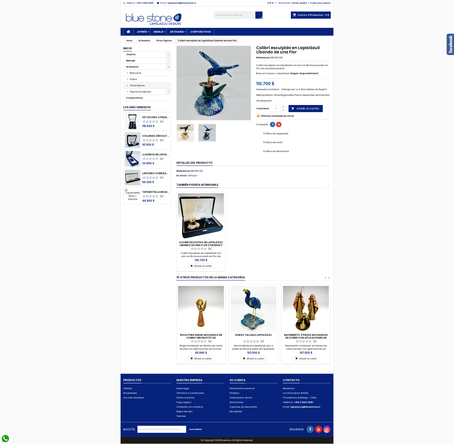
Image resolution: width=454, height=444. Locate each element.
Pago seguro (184, 402)
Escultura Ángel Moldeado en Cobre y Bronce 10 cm (201, 336)
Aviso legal (182, 388)
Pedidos (234, 393)
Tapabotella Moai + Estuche (156, 192)
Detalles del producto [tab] (194, 163)
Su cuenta (237, 380)
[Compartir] (272, 124)
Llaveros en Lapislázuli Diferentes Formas (156, 154)
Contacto (291, 380)
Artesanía (177, 32)
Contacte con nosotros (189, 407)
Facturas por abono (241, 397)
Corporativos (200, 32)
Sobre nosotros (185, 397)
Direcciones (236, 402)
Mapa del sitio (184, 411)
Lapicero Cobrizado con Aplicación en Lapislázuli (156, 173)
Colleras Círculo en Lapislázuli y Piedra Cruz (156, 135)
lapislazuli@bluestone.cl (181, 2)
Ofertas (127, 388)
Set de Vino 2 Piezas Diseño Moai (156, 117)
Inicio (127, 48)
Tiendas (181, 416)
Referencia (263, 57)
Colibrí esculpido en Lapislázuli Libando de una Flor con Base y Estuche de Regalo (201, 245)
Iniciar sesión (299, 2)
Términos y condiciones (190, 393)
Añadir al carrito (305, 108)
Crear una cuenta (320, 2)
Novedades (130, 393)
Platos (133, 79)
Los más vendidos (137, 107)
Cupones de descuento (243, 407)
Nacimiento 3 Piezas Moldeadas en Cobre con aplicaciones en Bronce (306, 337)
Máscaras (135, 73)
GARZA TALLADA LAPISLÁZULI (253, 335)
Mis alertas (236, 411)
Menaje (158, 32)
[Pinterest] (278, 124)
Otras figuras (137, 85)
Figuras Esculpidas (140, 91)
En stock (181, 175)
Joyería (142, 32)
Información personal (242, 388)
